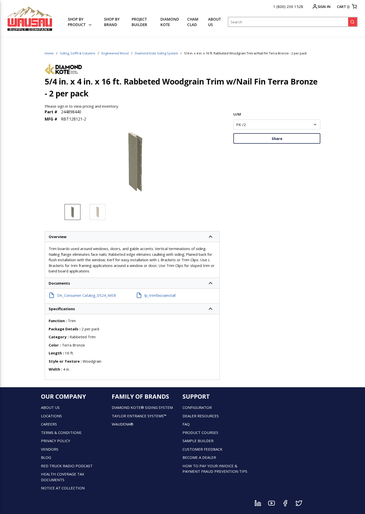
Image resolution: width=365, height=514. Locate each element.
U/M (237, 114)
